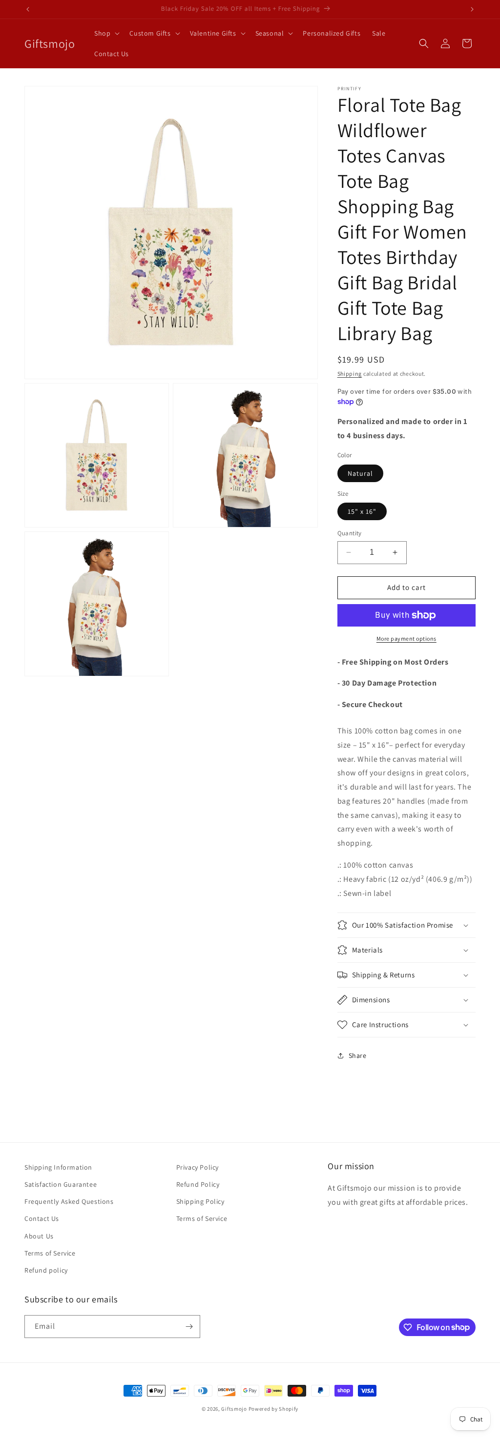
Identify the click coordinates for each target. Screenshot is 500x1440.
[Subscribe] (189, 1326)
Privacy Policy (197, 1167)
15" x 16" (362, 511)
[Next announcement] (472, 9)
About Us (39, 1236)
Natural (360, 473)
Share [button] (358, 1055)
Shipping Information (58, 1167)
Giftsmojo (234, 1408)
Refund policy (46, 1270)
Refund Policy (198, 1184)
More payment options (406, 638)
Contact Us (41, 1218)
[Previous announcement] (28, 9)
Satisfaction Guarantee (60, 1184)
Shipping (349, 373)
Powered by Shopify (274, 1408)
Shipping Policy (200, 1201)
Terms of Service (50, 1253)
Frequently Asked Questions (69, 1201)
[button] (106, 33)
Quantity (349, 533)
